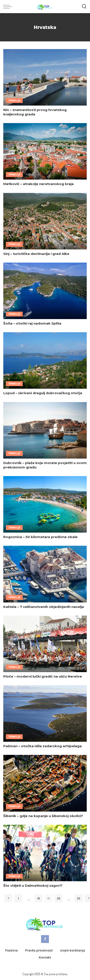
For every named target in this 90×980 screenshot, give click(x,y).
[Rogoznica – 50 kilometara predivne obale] (45, 504)
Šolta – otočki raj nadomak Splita (32, 323)
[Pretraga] (84, 6)
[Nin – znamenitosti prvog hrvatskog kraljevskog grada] (45, 77)
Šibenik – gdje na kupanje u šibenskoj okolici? (43, 816)
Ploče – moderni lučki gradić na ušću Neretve (42, 676)
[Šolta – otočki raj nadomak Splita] (45, 291)
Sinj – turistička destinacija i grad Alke (36, 254)
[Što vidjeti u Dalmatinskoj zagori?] (45, 853)
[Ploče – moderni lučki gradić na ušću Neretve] (45, 644)
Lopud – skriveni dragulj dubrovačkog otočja (42, 393)
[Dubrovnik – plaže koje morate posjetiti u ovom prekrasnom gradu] (45, 430)
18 (38, 898)
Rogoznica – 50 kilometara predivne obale (40, 537)
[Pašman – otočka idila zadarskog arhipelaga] (45, 713)
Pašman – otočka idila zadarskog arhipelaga (42, 746)
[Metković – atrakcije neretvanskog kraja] (45, 151)
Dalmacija (14, 100)
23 (78, 898)
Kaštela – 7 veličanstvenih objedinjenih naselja (43, 607)
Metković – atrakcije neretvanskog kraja (38, 184)
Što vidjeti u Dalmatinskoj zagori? (32, 885)
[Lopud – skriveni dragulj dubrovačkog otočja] (45, 360)
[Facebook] (45, 939)
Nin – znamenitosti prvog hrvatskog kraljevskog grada (35, 112)
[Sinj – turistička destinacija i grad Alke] (45, 221)
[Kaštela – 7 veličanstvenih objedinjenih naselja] (45, 574)
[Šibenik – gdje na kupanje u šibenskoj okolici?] (45, 783)
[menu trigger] (8, 6)
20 (58, 898)
